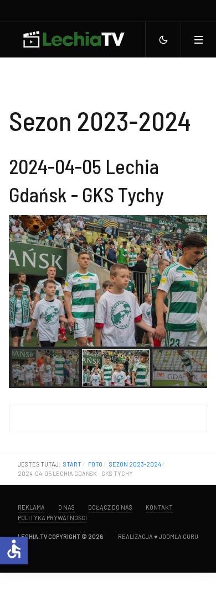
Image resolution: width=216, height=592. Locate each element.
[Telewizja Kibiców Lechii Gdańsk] (73, 40)
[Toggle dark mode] (163, 39)
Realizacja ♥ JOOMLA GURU (158, 536)
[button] (198, 39)
